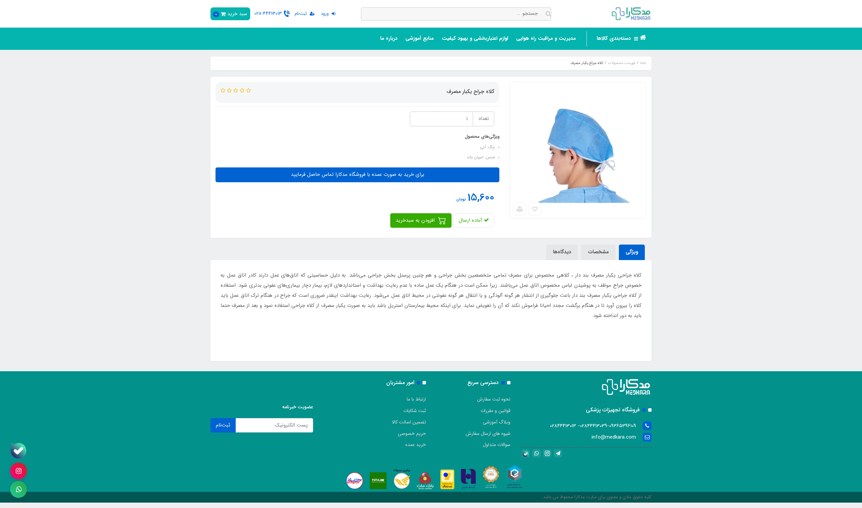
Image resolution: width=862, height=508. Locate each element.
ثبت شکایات (414, 410)
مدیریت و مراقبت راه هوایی (546, 38)
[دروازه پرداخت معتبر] (447, 479)
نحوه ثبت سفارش (493, 399)
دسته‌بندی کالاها (614, 38)
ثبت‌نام (223, 425)
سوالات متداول (496, 444)
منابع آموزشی (419, 38)
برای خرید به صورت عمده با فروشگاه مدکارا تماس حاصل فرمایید (357, 174)
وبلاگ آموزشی (496, 422)
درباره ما (388, 38)
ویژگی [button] (632, 252)
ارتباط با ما (416, 399)
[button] (230, 13)
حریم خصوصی (412, 433)
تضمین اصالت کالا (409, 422)
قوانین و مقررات (495, 410)
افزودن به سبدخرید (416, 220)
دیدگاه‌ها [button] (562, 252)
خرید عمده (415, 444)
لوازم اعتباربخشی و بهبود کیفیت (475, 38)
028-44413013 (268, 13)
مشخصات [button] (598, 252)
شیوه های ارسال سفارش (488, 433)
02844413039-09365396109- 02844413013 (593, 426)
